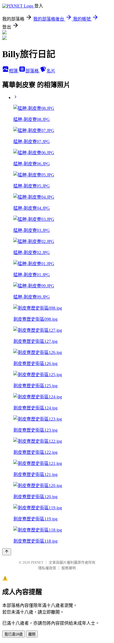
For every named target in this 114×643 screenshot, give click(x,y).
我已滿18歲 (13, 634)
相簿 (14, 71)
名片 (50, 71)
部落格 (32, 71)
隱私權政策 (47, 568)
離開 (31, 634)
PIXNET (37, 562)
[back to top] (6, 551)
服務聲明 (68, 568)
